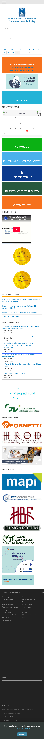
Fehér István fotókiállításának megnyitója (19, 336)
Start (5, 50)
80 (9, 53)
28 (27, 131)
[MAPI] (22, 482)
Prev (11, 50)
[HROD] (22, 438)
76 (29, 50)
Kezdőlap (24, 612)
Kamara (4, 602)
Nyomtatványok (6, 620)
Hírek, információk (7, 599)
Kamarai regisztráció (8, 604)
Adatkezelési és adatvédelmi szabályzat (30, 616)
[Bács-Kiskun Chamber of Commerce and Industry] (22, 9)
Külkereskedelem (27, 604)
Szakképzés (5, 610)
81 (13, 53)
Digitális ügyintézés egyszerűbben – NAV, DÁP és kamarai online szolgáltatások (20, 327)
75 (25, 50)
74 (20, 50)
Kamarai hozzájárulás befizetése (22, 68)
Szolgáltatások (6, 612)
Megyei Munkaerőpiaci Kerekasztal (9, 616)
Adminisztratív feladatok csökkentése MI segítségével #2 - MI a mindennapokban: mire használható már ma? (18, 345)
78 (38, 50)
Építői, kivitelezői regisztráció (10, 607)
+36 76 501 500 (8, 717)
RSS (16, 33)
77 (34, 50)
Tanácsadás (25, 602)
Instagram (12, 33)
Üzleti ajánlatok (26, 607)
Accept (22, 734)
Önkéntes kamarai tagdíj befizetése (22, 70)
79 (4, 53)
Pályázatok (25, 597)
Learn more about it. (22, 728)
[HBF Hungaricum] (22, 519)
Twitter (8, 33)
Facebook (4, 33)
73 (16, 50)
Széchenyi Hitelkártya (28, 599)
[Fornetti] (22, 425)
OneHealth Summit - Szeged (14, 373)
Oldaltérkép (5, 597)
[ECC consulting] (22, 499)
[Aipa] (22, 456)
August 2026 (22, 113)
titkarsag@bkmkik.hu (10, 720)
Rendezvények (26, 610)
